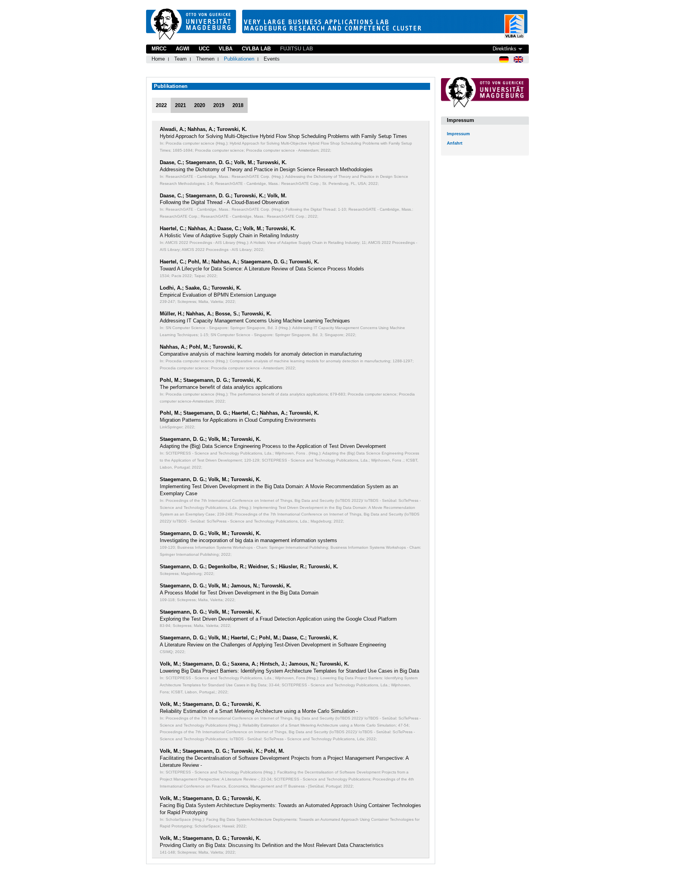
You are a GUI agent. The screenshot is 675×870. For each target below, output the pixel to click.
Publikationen (239, 59)
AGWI (182, 49)
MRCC (159, 49)
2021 (180, 105)
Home (158, 59)
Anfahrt (454, 143)
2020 (199, 105)
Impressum (458, 133)
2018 (237, 105)
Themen (205, 59)
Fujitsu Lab (296, 49)
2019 (218, 105)
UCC (204, 49)
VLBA (225, 49)
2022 (161, 105)
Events (272, 59)
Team (180, 59)
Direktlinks (504, 49)
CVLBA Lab (256, 49)
